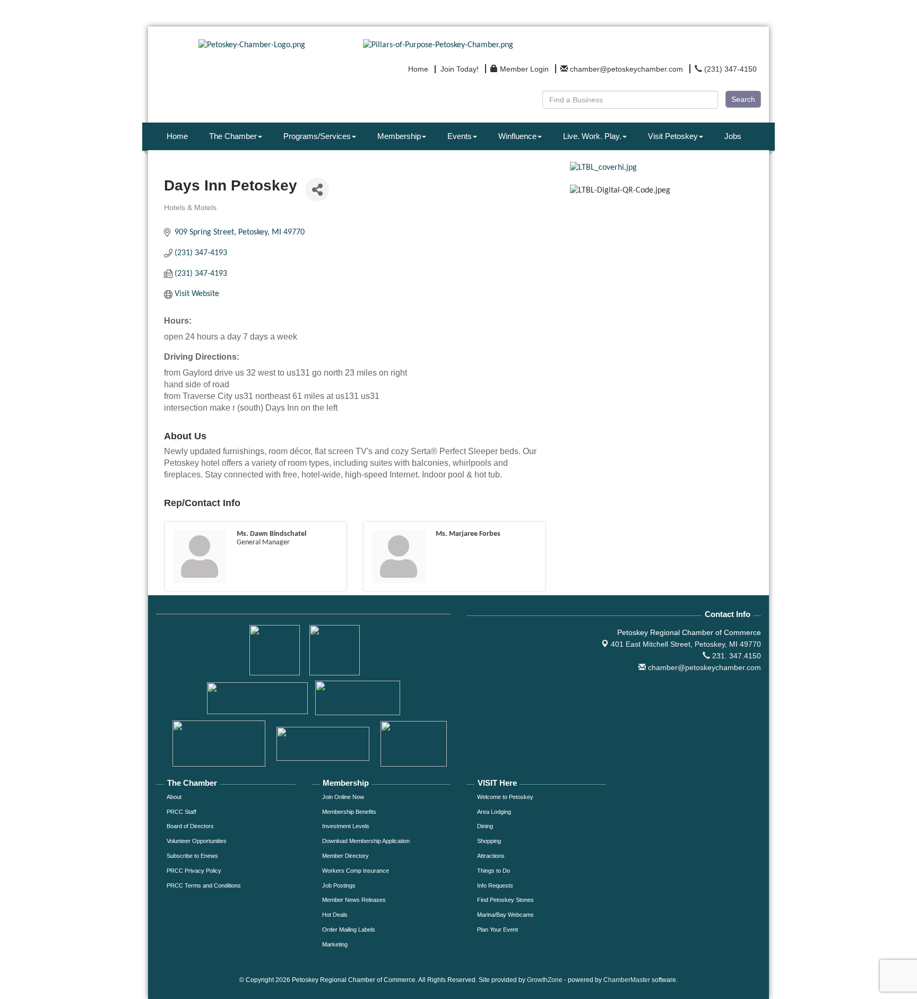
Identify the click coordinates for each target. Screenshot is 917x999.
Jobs (732, 136)
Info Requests (495, 885)
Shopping (489, 841)
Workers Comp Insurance (355, 870)
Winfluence (517, 136)
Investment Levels (345, 826)
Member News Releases (354, 900)
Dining (485, 826)
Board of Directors (190, 826)
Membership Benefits (349, 812)
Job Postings (339, 885)
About (174, 797)
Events (459, 136)
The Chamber (233, 136)
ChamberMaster (626, 980)
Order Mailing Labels (348, 929)
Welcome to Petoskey (505, 797)
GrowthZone (545, 980)
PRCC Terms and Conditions (204, 885)
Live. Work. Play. (592, 136)
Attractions (491, 856)
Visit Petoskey (673, 136)
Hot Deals (335, 914)
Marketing (335, 944)
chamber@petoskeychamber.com (703, 667)
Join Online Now (343, 797)
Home (177, 136)
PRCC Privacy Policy (194, 870)
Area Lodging (494, 812)
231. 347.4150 (735, 655)
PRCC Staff (181, 812)
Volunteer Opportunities (197, 841)
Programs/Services (317, 136)
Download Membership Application (366, 841)
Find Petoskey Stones (505, 900)
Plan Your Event (497, 929)
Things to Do (493, 870)
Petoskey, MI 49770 (686, 644)
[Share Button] (317, 190)
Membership (399, 136)
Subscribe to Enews (192, 856)
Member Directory (345, 856)
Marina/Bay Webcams (505, 914)
